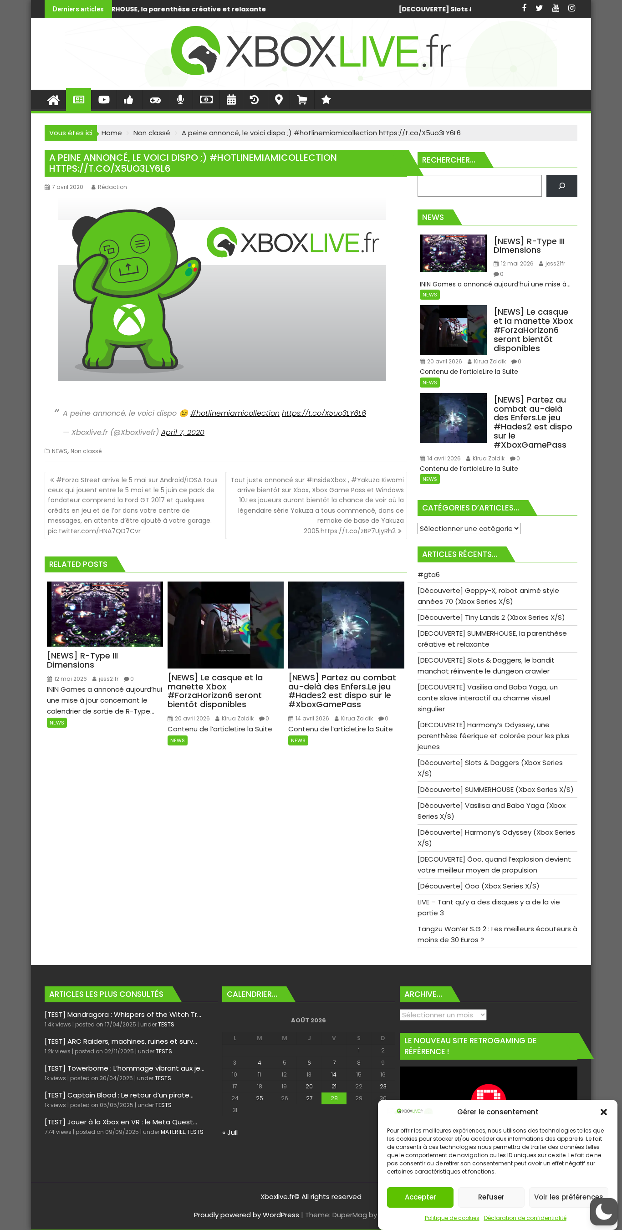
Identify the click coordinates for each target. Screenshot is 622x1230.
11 (259, 1074)
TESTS (166, 1024)
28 (334, 1098)
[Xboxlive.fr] (311, 84)
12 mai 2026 (70, 679)
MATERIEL (173, 1132)
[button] (603, 1112)
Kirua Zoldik (237, 718)
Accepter (420, 1197)
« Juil (230, 1132)
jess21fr (107, 679)
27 (309, 1098)
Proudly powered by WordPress (246, 1215)
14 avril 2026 (311, 718)
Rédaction (112, 187)
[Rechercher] (561, 186)
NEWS (59, 451)
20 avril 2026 (191, 718)
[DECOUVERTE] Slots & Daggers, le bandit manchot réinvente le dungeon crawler (379, 9)
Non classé (86, 451)
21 (333, 1086)
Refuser (491, 1197)
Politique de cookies (452, 1218)
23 (383, 1086)
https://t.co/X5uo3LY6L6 (324, 413)
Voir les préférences (568, 1197)
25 (259, 1098)
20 (309, 1086)
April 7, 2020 (182, 432)
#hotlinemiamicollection (235, 413)
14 (333, 1074)
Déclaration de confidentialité (525, 1218)
